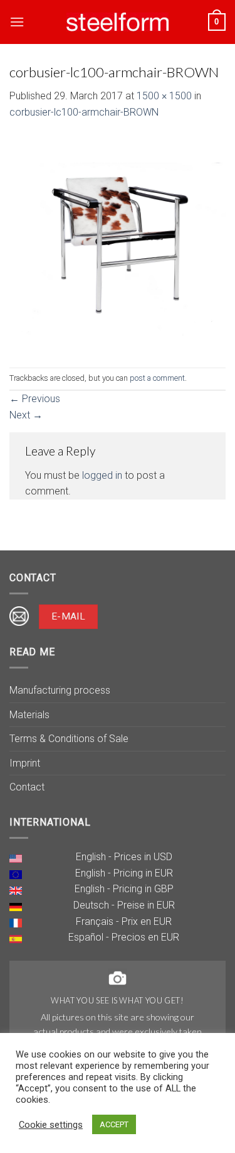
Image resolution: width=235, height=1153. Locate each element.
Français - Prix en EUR (124, 921)
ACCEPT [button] (114, 1124)
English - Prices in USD (124, 857)
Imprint (24, 763)
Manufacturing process (59, 690)
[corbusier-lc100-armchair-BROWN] (117, 243)
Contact (26, 787)
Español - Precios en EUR (123, 937)
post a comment (157, 378)
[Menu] (16, 21)
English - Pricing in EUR (124, 873)
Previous (34, 399)
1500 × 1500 (164, 96)
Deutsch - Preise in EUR (124, 905)
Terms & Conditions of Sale (68, 739)
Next (26, 415)
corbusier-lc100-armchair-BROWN (84, 112)
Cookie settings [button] (51, 1124)
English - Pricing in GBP (124, 889)
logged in (102, 475)
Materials (29, 715)
